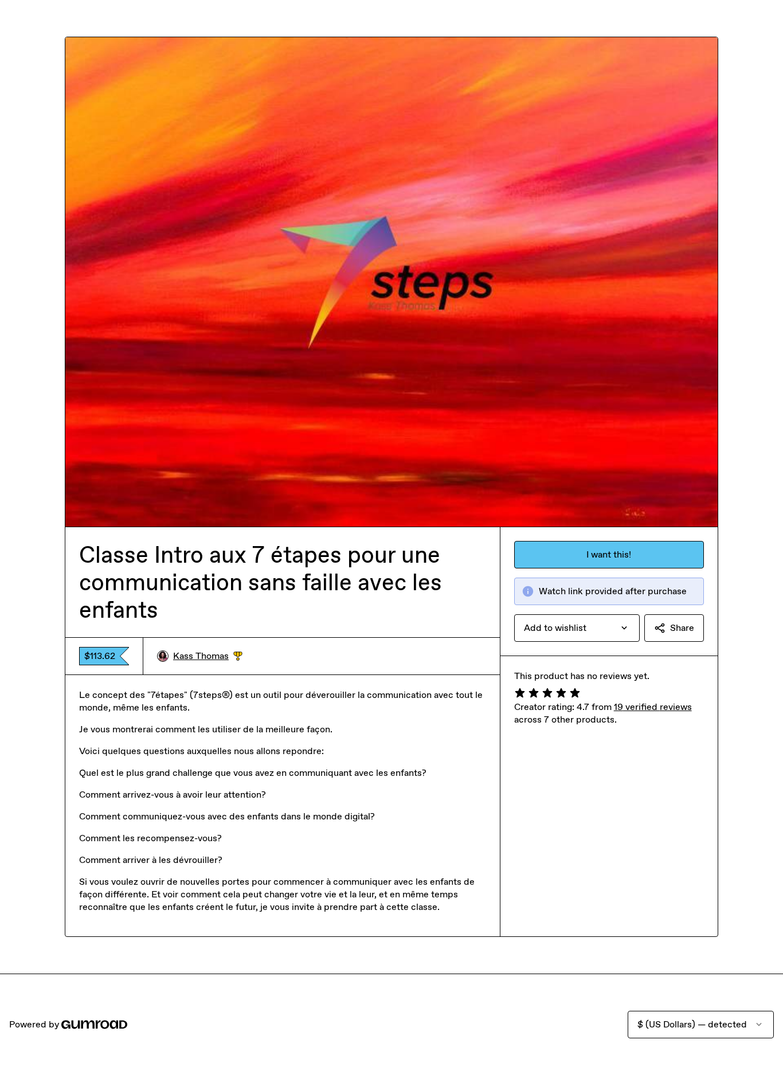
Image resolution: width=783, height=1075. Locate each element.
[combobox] (577, 628)
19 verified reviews (653, 706)
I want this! (608, 554)
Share (682, 627)
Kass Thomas (207, 656)
